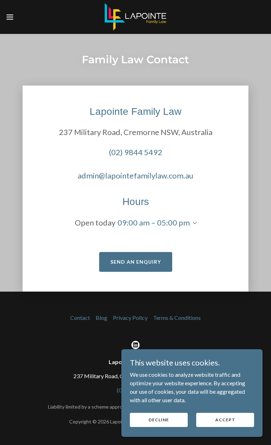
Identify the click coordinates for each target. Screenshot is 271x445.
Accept (225, 419)
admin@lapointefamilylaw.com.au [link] (135, 175)
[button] (23, 17)
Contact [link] (80, 317)
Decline (159, 419)
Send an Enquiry (135, 262)
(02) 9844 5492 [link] (135, 152)
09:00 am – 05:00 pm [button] (154, 222)
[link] (135, 17)
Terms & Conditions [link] (177, 317)
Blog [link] (101, 317)
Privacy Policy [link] (130, 317)
